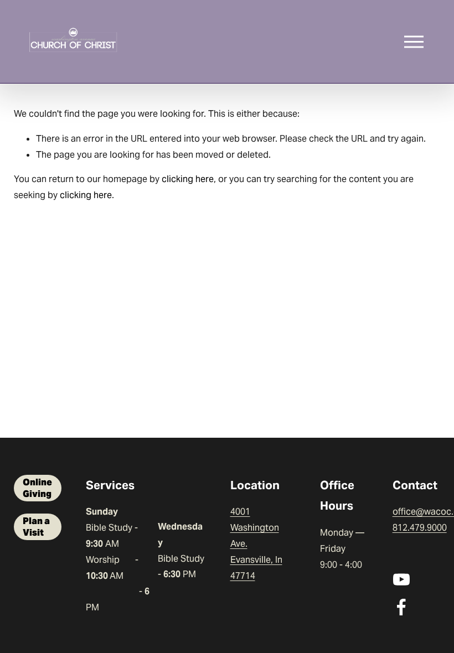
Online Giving (37, 488)
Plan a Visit (36, 526)
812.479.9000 (420, 527)
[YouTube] (401, 579)
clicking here (188, 179)
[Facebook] (401, 607)
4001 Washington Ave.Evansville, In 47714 (256, 543)
